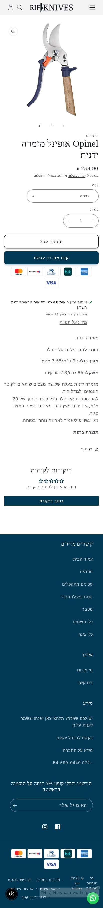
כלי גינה (85, 634)
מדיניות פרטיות (19, 880)
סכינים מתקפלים (77, 584)
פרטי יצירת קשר (34, 897)
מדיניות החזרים (48, 880)
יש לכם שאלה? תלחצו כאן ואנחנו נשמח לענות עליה (56, 722)
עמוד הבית (83, 559)
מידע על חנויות (73, 322)
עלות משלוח (76, 175)
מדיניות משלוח (22, 888)
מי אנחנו (85, 669)
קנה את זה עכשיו (51, 257)
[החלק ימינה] (39, 126)
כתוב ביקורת (52, 500)
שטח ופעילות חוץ (77, 596)
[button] (92, 7)
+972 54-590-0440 (73, 762)
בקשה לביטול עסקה (75, 737)
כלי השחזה (83, 621)
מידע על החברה (78, 750)
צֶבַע (95, 185)
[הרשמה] (16, 805)
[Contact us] (93, 898)
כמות (94, 209)
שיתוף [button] (86, 448)
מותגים (86, 571)
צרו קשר (85, 682)
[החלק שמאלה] (63, 126)
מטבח (87, 609)
